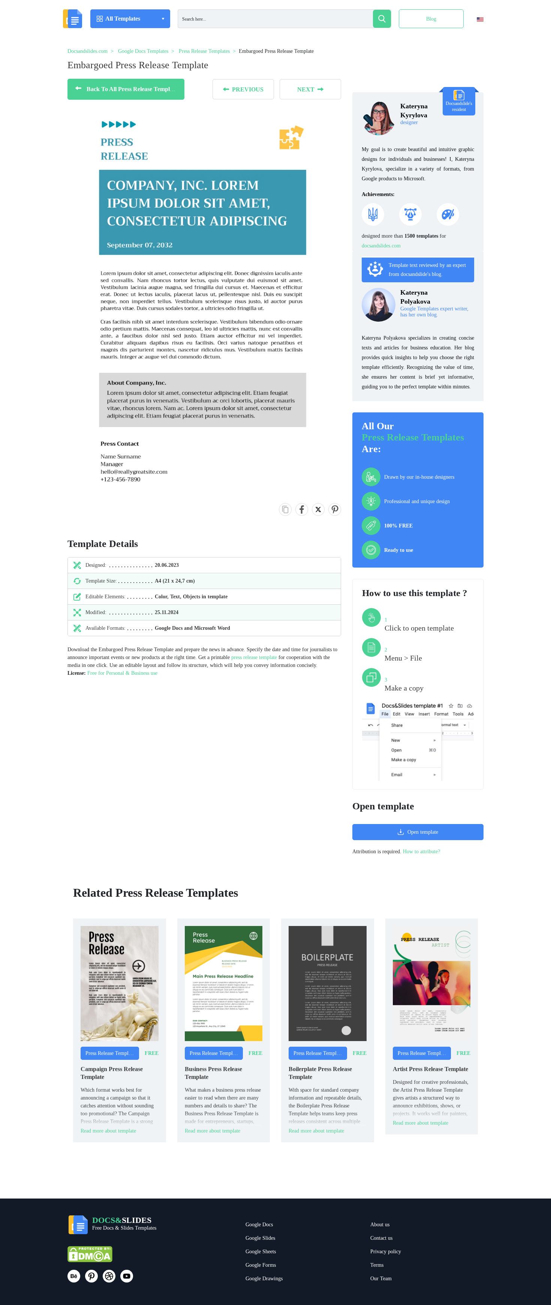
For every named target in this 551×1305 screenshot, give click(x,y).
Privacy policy (385, 1251)
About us (379, 1224)
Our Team (381, 1278)
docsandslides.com (381, 246)
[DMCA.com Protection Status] (89, 1257)
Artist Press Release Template (430, 1069)
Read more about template (108, 1131)
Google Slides (260, 1238)
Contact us (381, 1238)
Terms (376, 1265)
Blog (431, 19)
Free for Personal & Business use (122, 673)
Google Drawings (264, 1278)
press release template (254, 657)
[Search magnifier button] (382, 19)
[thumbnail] (120, 983)
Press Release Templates (413, 437)
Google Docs (259, 1224)
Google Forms (261, 1265)
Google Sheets (261, 1251)
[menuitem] (473, 35)
